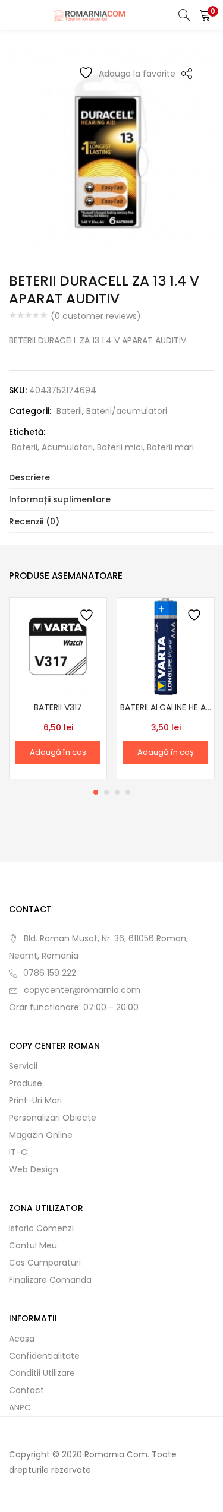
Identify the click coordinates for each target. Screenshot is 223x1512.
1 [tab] (95, 792)
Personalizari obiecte (52, 1118)
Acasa (21, 1339)
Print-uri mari (35, 1100)
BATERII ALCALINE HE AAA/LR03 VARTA (165, 707)
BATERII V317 (58, 707)
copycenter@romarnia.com (82, 990)
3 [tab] (117, 792)
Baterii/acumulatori (126, 411)
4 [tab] (127, 792)
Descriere (29, 477)
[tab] (111, 478)
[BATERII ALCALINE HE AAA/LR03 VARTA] (165, 645)
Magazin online (41, 1135)
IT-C (18, 1152)
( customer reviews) (96, 316)
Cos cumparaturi (45, 1263)
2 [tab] (106, 792)
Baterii (69, 411)
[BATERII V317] (58, 645)
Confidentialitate (44, 1356)
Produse (25, 1083)
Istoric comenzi (41, 1228)
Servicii (23, 1066)
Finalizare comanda (50, 1280)
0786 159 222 (49, 973)
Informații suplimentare (60, 499)
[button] (205, 15)
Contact (26, 1390)
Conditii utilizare (42, 1373)
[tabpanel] (58, 688)
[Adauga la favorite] (88, 617)
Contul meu (33, 1245)
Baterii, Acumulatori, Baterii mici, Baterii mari (103, 447)
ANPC (20, 1407)
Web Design (33, 1169)
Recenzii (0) (34, 521)
